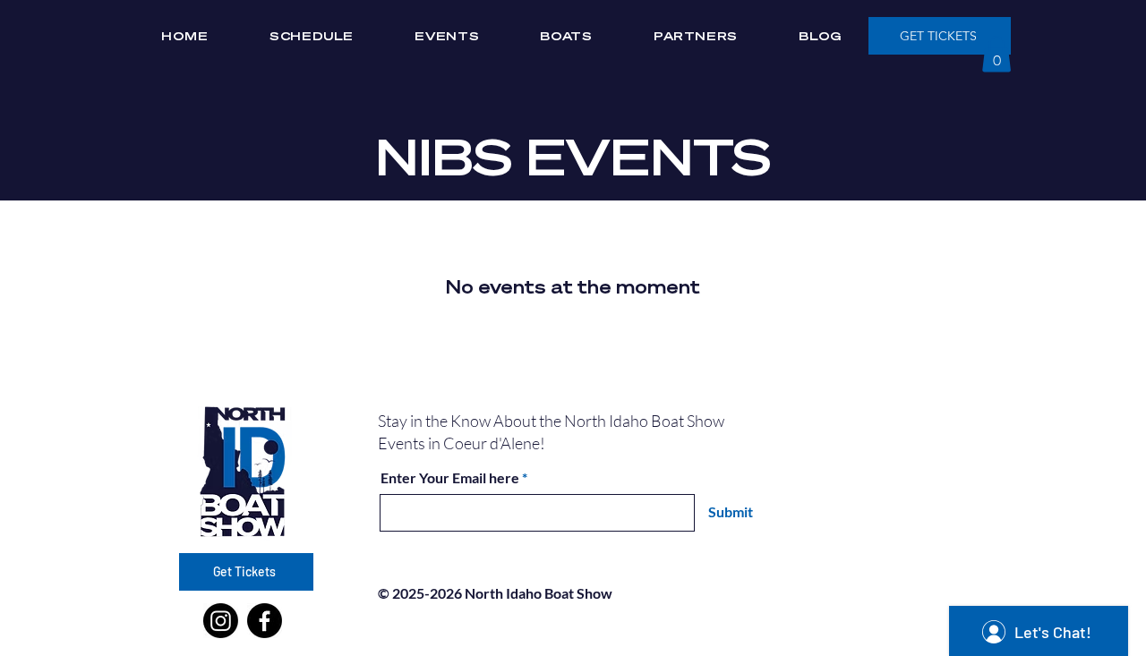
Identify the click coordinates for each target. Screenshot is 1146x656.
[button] (996, 54)
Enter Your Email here (450, 478)
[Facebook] (264, 620)
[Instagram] (220, 620)
